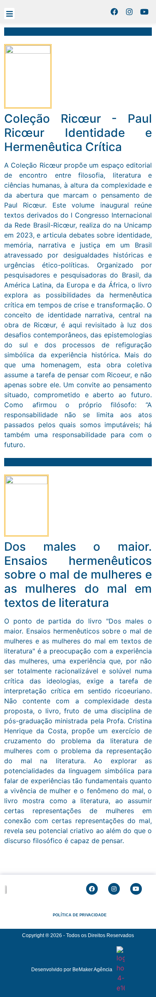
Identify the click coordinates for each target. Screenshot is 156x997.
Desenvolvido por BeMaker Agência (71, 969)
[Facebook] (114, 11)
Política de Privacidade (79, 915)
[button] (9, 13)
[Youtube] (144, 11)
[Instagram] (129, 11)
